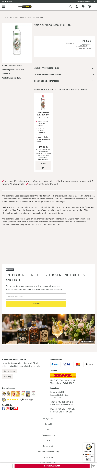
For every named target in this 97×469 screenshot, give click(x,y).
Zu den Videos (9, 371)
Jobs (48, 429)
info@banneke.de (65, 404)
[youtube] (16, 409)
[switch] (88, 459)
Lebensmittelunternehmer (46, 68)
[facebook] (3, 409)
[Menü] (92, 444)
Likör (11, 17)
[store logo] (24, 6)
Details (43, 164)
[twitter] (12, 409)
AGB (48, 440)
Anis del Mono (15, 65)
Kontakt (48, 424)
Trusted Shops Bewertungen (48, 74)
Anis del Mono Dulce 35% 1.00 (43, 113)
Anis (16, 17)
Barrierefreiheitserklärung (48, 451)
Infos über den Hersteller (46, 81)
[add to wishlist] (83, 6)
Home (4, 17)
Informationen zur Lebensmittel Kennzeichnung (43, 157)
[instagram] (7, 409)
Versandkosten (86, 44)
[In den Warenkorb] (43, 168)
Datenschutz (48, 446)
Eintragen (36, 304)
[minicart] (89, 6)
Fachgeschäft (48, 418)
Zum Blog (7, 376)
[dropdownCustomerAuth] (77, 7)
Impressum (48, 457)
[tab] (64, 68)
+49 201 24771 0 (65, 402)
